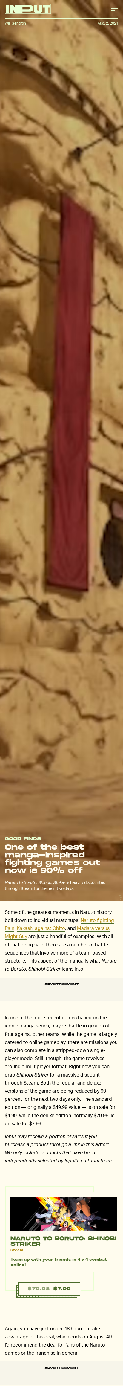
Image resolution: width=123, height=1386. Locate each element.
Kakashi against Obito (41, 928)
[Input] (28, 9)
